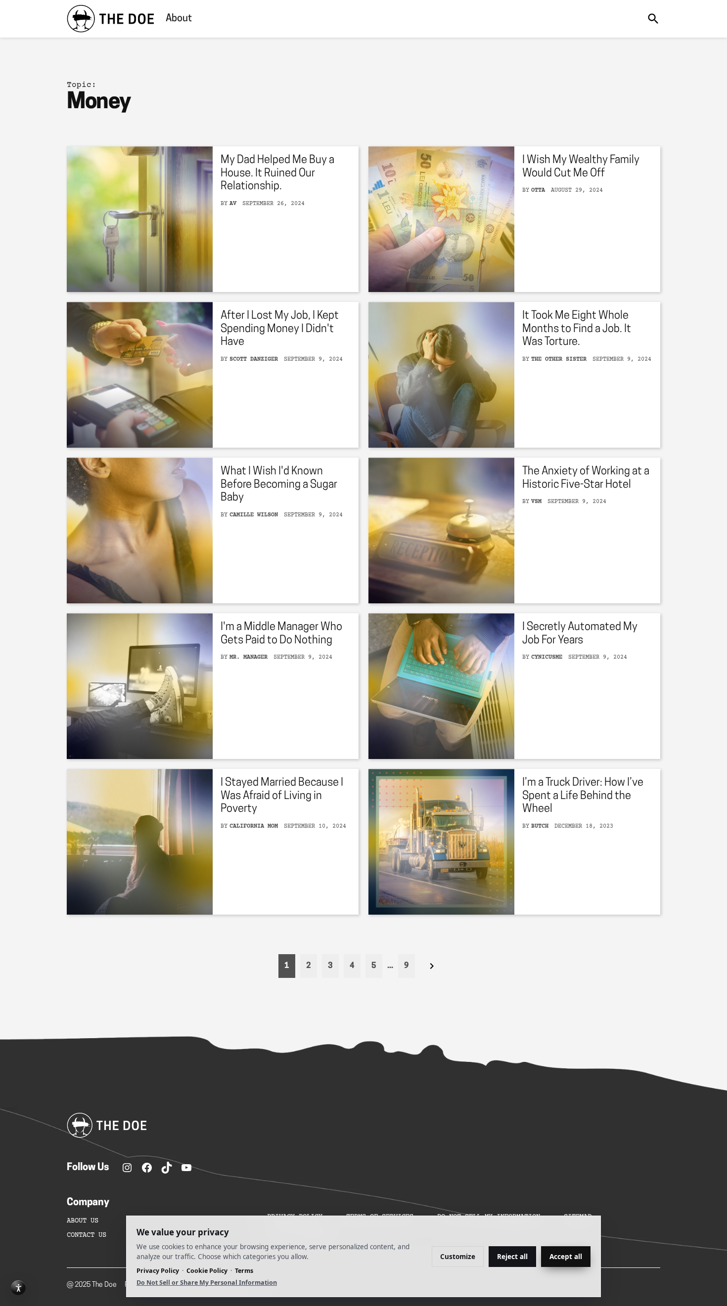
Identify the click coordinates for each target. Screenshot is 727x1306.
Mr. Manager (248, 657)
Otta (538, 190)
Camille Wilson (253, 515)
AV (232, 204)
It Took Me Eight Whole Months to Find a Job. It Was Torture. (576, 329)
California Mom (253, 826)
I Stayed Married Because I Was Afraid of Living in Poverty (282, 796)
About (179, 19)
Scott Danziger (253, 359)
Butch (539, 826)
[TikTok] (167, 1168)
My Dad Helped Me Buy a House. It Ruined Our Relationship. (277, 173)
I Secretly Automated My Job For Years (579, 634)
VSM (536, 502)
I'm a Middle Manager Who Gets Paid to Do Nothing (281, 634)
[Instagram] (127, 1168)
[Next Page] (432, 966)
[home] (110, 19)
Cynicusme (546, 657)
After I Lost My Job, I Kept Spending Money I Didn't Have (280, 329)
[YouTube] (186, 1168)
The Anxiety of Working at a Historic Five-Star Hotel (585, 478)
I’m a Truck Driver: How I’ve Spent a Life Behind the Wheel (582, 796)
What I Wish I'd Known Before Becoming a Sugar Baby (279, 485)
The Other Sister (559, 359)
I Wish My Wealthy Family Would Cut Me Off (580, 167)
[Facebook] (147, 1168)
